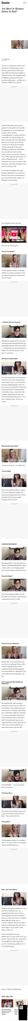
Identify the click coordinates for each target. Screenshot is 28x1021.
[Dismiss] (25, 1006)
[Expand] (20, 1006)
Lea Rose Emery (6, 59)
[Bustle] (6, 2)
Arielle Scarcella (11, 989)
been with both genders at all (13, 385)
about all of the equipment (16, 669)
